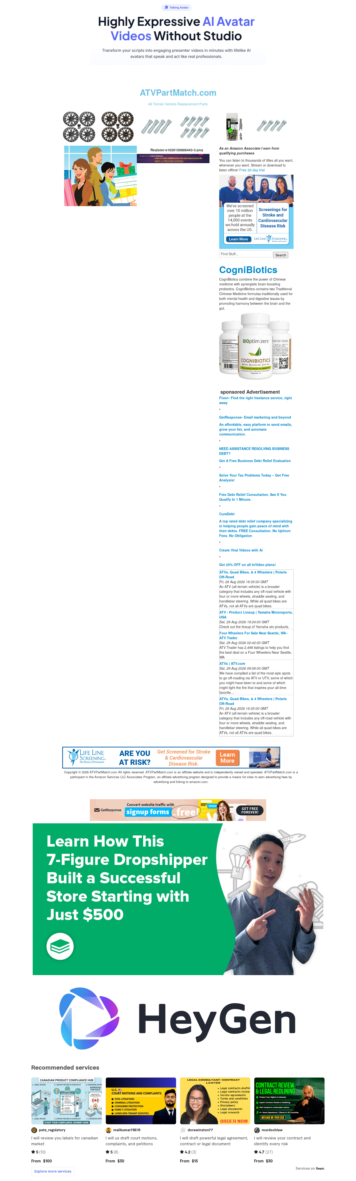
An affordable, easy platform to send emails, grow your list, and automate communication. (255, 429)
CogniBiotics (248, 269)
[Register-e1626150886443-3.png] (100, 175)
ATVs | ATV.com (232, 663)
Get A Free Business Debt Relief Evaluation (255, 460)
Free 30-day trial (252, 169)
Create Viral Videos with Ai (241, 550)
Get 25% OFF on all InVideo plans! (247, 564)
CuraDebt (227, 513)
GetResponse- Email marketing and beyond (255, 417)
